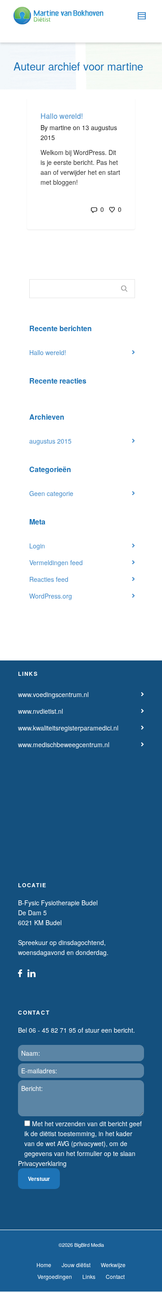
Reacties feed (48, 579)
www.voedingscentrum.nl (53, 694)
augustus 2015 (50, 440)
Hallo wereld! (61, 116)
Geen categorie (51, 493)
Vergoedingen (54, 1276)
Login (37, 545)
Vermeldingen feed (56, 562)
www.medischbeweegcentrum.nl (63, 744)
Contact (115, 1276)
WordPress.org (50, 595)
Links (88, 1276)
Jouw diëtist (76, 1265)
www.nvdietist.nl (40, 711)
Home (43, 1265)
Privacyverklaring (42, 1163)
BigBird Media (89, 1244)
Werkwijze (113, 1265)
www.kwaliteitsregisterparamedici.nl (68, 727)
